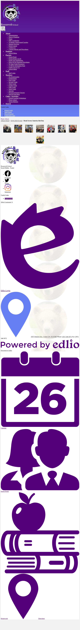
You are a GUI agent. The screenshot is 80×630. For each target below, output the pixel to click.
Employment (9, 198)
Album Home (5, 121)
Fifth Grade (12, 87)
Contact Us (12, 48)
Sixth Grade (12, 89)
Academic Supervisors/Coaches (18, 42)
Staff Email (8, 112)
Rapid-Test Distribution (16, 60)
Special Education (14, 94)
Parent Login (9, 110)
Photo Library (13, 100)
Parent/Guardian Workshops (17, 98)
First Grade (12, 80)
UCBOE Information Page (17, 66)
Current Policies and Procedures (18, 49)
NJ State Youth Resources (16, 64)
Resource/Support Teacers (17, 93)
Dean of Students (14, 37)
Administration (13, 35)
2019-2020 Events (16, 121)
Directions (41, 618)
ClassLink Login (10, 115)
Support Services (14, 44)
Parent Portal (12, 57)
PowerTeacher (9, 114)
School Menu (13, 53)
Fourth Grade (13, 85)
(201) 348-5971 (67, 337)
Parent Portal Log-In (15, 59)
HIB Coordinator (14, 40)
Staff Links (12, 73)
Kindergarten (13, 78)
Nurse (10, 39)
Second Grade (13, 82)
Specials (11, 91)
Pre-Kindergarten (14, 77)
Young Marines (13, 102)
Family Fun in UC (14, 67)
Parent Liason (13, 46)
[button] (8, 33)
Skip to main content (7, 1)
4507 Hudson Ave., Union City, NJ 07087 (44, 337)
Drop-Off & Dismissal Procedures (19, 62)
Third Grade (12, 84)
